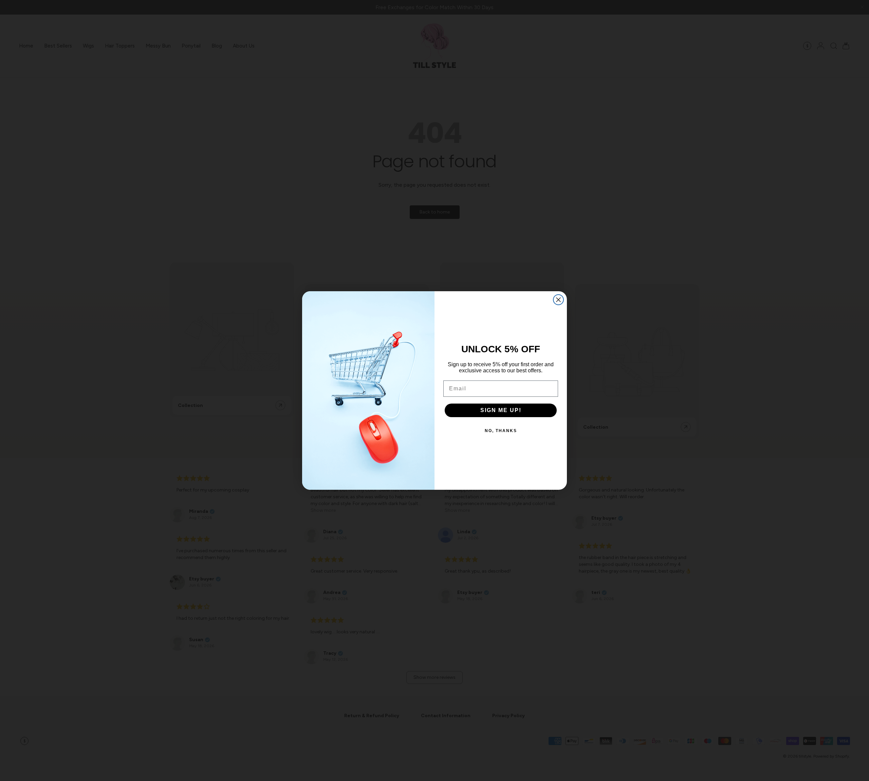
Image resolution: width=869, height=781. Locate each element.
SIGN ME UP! (500, 410)
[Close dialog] (558, 300)
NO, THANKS (501, 430)
